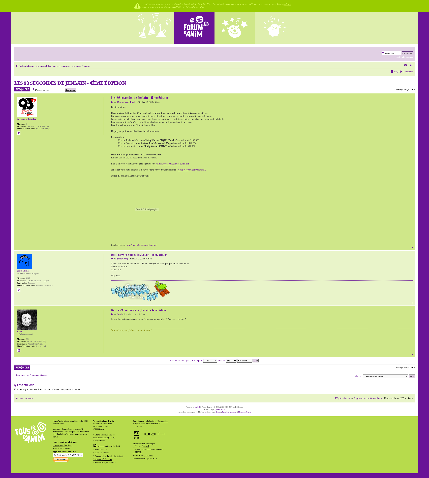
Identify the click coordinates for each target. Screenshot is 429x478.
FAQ (396, 71)
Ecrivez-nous (100, 440)
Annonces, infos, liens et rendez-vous (53, 66)
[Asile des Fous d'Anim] (154, 28)
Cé (156, 458)
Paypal (67, 448)
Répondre (18, 88)
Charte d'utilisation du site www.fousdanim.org (104, 436)
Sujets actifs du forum (103, 459)
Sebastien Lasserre (229, 412)
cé (206, 412)
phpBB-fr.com (220, 409)
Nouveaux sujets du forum (105, 462)
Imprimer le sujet (405, 64)
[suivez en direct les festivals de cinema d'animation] (234, 28)
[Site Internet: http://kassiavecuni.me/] (18, 350)
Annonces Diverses (81, 66)
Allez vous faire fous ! (63, 445)
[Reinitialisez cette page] (194, 28)
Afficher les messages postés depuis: (186, 360)
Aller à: (357, 376)
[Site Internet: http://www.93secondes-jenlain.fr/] (18, 133)
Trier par (222, 360)
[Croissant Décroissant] (248, 360)
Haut (412, 247)
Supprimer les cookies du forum (368, 398)
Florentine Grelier (245, 412)
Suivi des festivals (102, 452)
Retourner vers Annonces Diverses (31, 374)
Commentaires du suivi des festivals (109, 456)
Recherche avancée (404, 56)
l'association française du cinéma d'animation (150, 422)
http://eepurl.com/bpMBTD (193, 169)
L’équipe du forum (343, 398)
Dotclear (149, 455)
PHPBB (138, 452)
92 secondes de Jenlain (126, 102)
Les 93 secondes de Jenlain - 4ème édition (70, 83)
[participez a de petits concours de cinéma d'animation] (275, 28)
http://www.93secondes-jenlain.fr (173, 163)
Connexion (408, 71)
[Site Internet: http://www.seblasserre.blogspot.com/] (18, 290)
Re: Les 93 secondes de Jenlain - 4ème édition (139, 254)
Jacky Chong (122, 258)
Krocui (218, 412)
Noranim (138, 426)
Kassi (119, 314)
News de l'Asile (101, 449)
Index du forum (26, 66)
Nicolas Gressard (142, 446)
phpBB (197, 407)
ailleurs (287, 4)
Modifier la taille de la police (410, 64)
